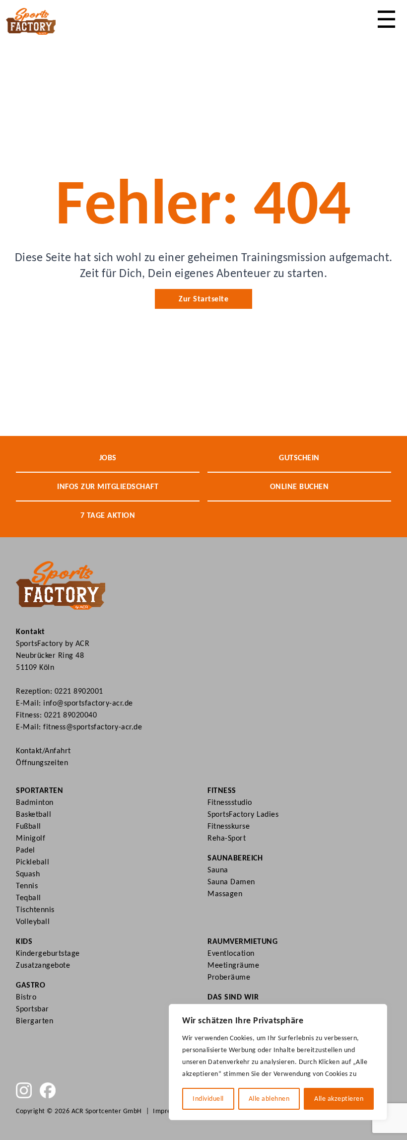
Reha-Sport (226, 838)
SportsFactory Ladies (242, 814)
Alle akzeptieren (338, 1098)
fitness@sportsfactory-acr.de (92, 726)
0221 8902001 (79, 691)
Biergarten (34, 1020)
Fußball (28, 826)
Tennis (27, 885)
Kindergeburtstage (48, 953)
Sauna (217, 869)
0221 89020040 (70, 714)
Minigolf (30, 838)
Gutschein (299, 457)
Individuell (208, 1098)
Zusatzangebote (43, 965)
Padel (25, 850)
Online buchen (299, 486)
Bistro (26, 996)
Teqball (28, 897)
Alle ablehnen (269, 1098)
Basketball (33, 814)
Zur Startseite (203, 298)
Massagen (224, 893)
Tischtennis (35, 909)
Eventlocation (231, 953)
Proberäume (228, 977)
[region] (278, 1062)
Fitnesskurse (228, 826)
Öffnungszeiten (42, 762)
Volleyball (33, 921)
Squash (28, 873)
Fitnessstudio (229, 802)
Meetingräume (233, 965)
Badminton (35, 802)
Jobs (108, 457)
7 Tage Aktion (108, 515)
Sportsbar (32, 1008)
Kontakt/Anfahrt (43, 750)
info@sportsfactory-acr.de (88, 703)
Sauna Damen (231, 881)
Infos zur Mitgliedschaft (107, 486)
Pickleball (32, 861)
